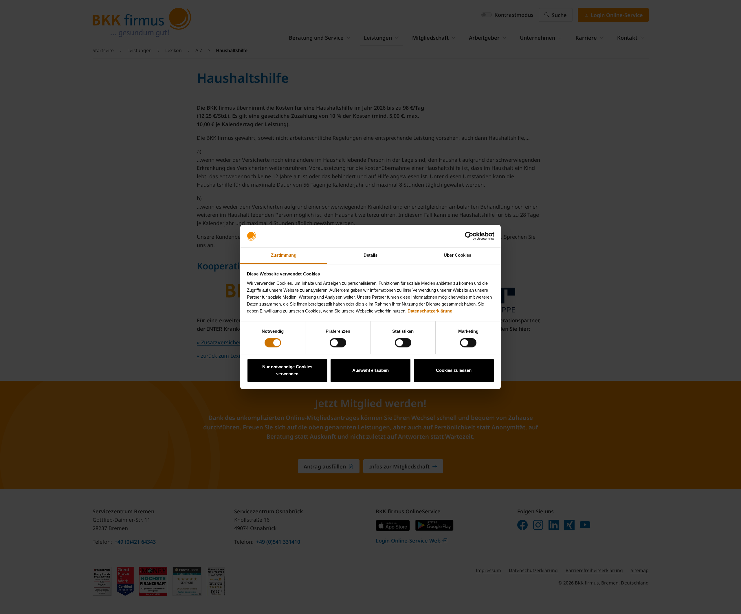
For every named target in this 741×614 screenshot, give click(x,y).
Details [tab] (370, 255)
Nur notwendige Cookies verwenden (287, 370)
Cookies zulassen (454, 370)
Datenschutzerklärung (430, 310)
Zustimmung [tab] (283, 255)
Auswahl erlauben (370, 370)
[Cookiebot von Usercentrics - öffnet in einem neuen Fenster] (469, 236)
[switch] (338, 343)
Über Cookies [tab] (457, 255)
